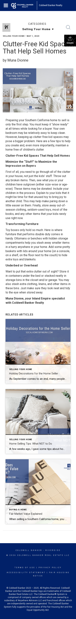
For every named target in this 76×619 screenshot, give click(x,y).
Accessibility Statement (26, 572)
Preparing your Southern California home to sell (36, 120)
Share (70, 43)
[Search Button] (68, 27)
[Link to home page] (24, 5)
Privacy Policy (50, 568)
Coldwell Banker (29, 550)
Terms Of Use (25, 568)
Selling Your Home (14, 36)
